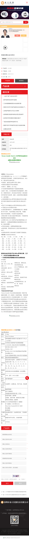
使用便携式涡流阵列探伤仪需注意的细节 (13, 114)
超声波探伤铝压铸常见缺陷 (10, 99)
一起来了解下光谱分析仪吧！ (10, 96)
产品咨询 (7, 80)
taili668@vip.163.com (18, 510)
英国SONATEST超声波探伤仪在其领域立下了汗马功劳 (15, 107)
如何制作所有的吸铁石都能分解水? (12, 118)
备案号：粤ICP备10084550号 (10, 531)
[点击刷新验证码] (16, 476)
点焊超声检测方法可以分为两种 (11, 110)
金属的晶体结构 (7, 129)
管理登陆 (19, 533)
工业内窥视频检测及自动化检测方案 (12, 103)
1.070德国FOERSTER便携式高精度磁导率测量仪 (16, 491)
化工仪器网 (13, 533)
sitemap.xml (21, 531)
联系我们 (21, 80)
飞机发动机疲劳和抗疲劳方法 (10, 121)
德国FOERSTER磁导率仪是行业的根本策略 (14, 125)
